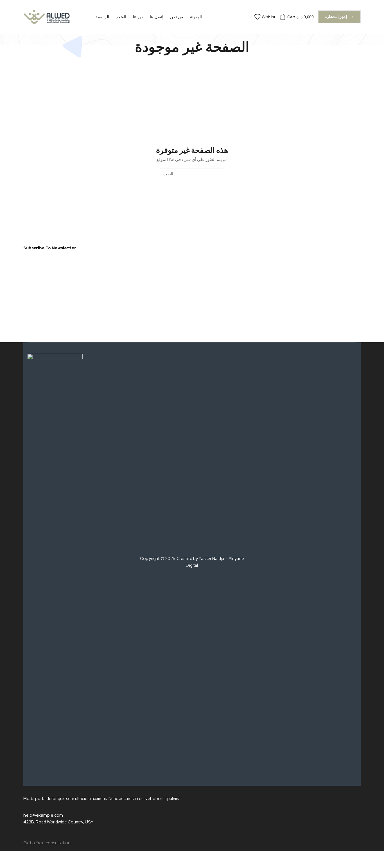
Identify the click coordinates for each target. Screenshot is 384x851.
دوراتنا (138, 17)
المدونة (196, 17)
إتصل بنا (156, 17)
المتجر (121, 17)
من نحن (176, 17)
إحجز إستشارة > (339, 16)
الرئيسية (102, 17)
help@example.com (43, 815)
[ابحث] (220, 174)
